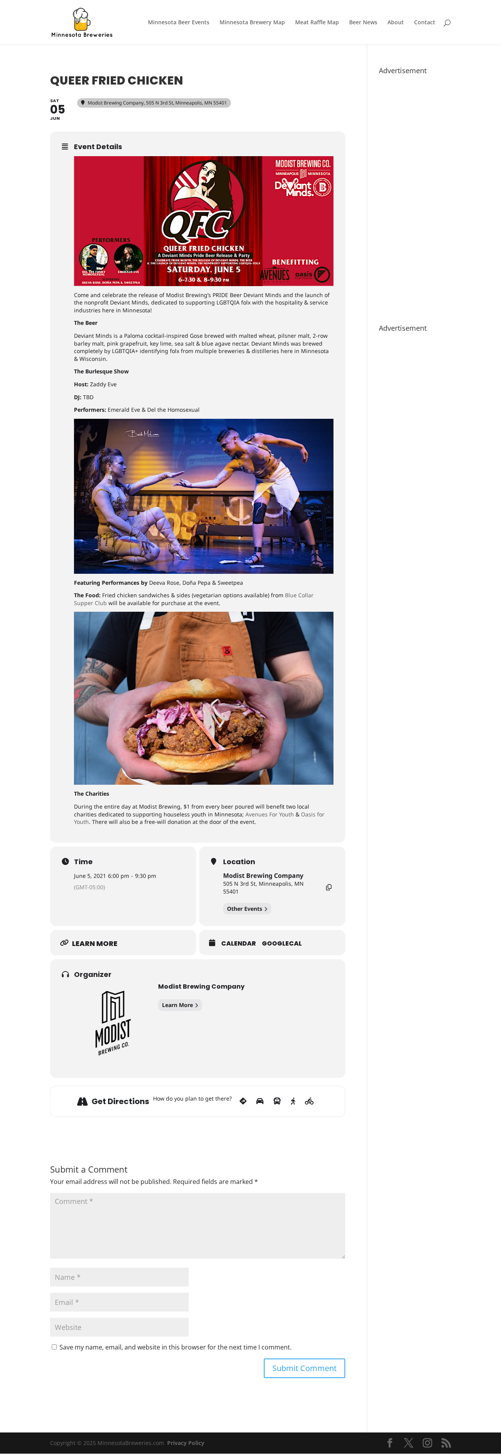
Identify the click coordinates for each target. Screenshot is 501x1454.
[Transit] (277, 1101)
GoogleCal (282, 944)
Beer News (363, 23)
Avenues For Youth (269, 814)
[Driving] (259, 1101)
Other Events (244, 908)
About (395, 23)
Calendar (238, 944)
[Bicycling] (309, 1101)
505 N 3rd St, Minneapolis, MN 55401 (263, 887)
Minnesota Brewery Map (252, 23)
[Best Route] (243, 1101)
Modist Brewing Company (263, 875)
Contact (424, 23)
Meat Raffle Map (317, 23)
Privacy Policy (185, 1443)
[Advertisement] (415, 195)
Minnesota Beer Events (178, 23)
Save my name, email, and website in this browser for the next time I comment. (175, 1347)
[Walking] (293, 1101)
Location (239, 861)
